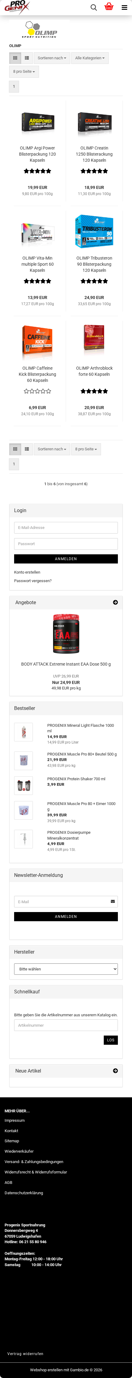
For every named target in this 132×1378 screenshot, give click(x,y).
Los (111, 1040)
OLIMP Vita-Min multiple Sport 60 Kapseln (37, 264)
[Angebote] (115, 602)
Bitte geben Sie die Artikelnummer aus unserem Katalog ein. (66, 1015)
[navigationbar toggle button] (124, 7)
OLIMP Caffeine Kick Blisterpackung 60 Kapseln (37, 374)
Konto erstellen (27, 572)
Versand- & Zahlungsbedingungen (34, 1161)
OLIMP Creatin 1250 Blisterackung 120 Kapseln (94, 154)
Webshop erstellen (46, 1370)
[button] (15, 58)
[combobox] (52, 58)
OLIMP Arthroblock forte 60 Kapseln (94, 371)
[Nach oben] (115, 1368)
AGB (8, 1182)
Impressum (15, 1120)
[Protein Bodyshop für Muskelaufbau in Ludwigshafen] (15, 7)
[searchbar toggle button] (93, 7)
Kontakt (11, 1131)
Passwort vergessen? (33, 580)
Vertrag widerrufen (25, 1354)
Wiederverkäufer (19, 1151)
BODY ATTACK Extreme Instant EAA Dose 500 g (66, 664)
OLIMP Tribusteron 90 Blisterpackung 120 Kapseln (94, 264)
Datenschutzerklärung (24, 1193)
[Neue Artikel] (115, 1071)
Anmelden (66, 559)
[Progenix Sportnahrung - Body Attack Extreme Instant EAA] (66, 634)
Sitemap (12, 1141)
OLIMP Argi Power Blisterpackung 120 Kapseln (37, 154)
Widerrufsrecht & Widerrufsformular (36, 1172)
